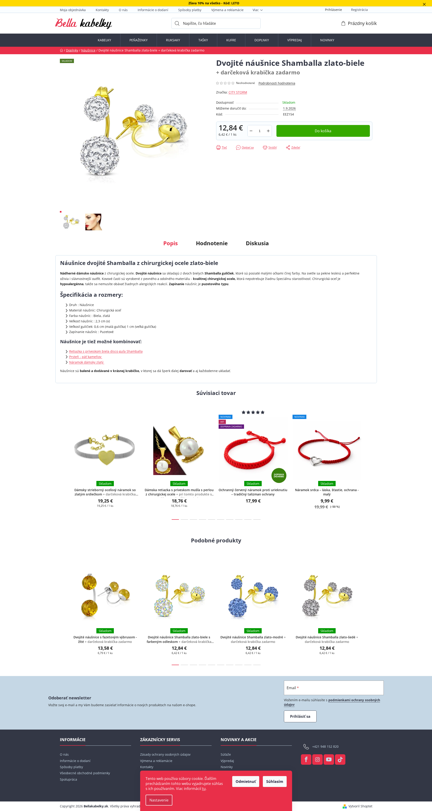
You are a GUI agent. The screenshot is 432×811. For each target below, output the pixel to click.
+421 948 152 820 (325, 746)
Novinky (227, 767)
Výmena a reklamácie (227, 10)
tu (204, 788)
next (368, 463)
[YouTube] (329, 759)
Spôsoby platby (189, 10)
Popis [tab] (170, 243)
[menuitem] (104, 40)
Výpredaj (227, 761)
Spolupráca (68, 779)
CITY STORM (238, 92)
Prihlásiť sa (300, 716)
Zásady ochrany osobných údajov (165, 754)
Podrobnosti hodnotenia (277, 83)
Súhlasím (274, 781)
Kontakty (102, 10)
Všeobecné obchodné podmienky (85, 773)
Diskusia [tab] (257, 243)
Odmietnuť (246, 781)
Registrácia (359, 9)
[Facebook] (306, 759)
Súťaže (226, 754)
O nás (123, 10)
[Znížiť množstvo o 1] (251, 131)
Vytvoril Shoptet (360, 806)
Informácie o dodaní (153, 10)
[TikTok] (340, 759)
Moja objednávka (73, 10)
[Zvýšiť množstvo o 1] (268, 131)
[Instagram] (317, 759)
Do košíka (323, 130)
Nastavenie (158, 800)
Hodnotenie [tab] (212, 243)
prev (63, 463)
